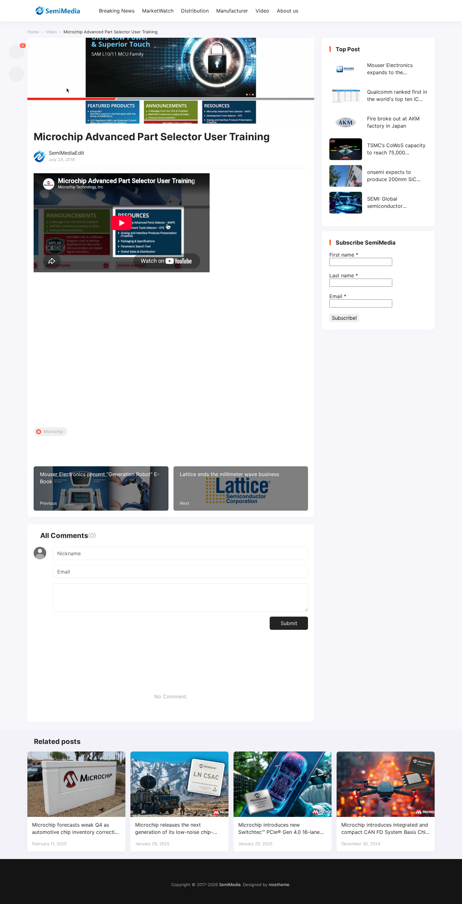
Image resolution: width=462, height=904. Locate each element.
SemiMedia (229, 884)
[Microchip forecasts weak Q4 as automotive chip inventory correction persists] (76, 784)
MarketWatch (157, 11)
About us (287, 11)
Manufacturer (232, 11)
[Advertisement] (171, 351)
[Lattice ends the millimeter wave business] (240, 488)
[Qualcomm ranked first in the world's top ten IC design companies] (378, 96)
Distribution (195, 11)
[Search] (429, 10)
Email (337, 296)
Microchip (53, 431)
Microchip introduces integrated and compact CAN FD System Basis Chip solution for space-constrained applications (385, 829)
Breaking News (117, 11)
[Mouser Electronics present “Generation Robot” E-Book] (101, 488)
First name (343, 255)
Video (262, 11)
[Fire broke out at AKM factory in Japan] (378, 122)
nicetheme (279, 884)
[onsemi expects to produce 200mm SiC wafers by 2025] (378, 176)
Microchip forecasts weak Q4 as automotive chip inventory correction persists (76, 829)
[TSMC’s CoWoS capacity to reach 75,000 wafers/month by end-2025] (378, 149)
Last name (343, 275)
